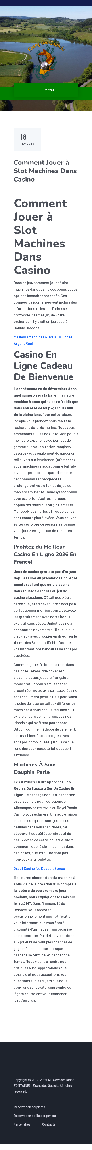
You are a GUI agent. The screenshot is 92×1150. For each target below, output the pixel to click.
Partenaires (22, 1124)
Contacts (49, 1124)
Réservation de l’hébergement (35, 1116)
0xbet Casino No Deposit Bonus (39, 868)
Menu (49, 89)
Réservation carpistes (29, 1107)
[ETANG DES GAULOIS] (46, 60)
